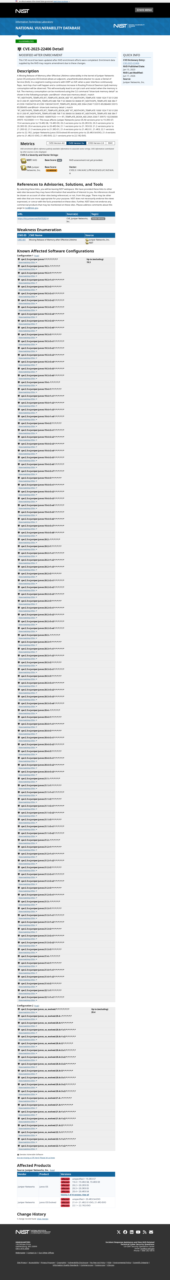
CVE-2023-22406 (131, 63)
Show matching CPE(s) (27, 262)
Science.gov (100, 1265)
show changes (42, 1219)
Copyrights (61, 1262)
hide (36, 256)
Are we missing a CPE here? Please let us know (36, 1158)
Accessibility (34, 1262)
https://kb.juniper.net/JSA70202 (32, 218)
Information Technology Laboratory (34, 21)
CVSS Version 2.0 (96, 143)
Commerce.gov (87, 1265)
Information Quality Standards (66, 1265)
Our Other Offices (46, 1252)
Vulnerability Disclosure (78, 1262)
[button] (144, 10)
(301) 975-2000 (22, 1248)
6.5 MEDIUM (51, 170)
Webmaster (20, 1252)
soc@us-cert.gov (147, 1248)
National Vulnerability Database (48, 28)
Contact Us (32, 1252)
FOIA (109, 1262)
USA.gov (110, 1265)
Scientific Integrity (140, 1262)
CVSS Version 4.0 (56, 143)
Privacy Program (48, 1262)
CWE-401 (22, 239)
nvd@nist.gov (31, 207)
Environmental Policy (122, 1262)
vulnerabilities (26, 41)
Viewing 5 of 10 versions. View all (75, 1195)
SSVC (110, 143)
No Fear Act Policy (97, 1262)
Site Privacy (22, 1262)
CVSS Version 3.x (76, 143)
